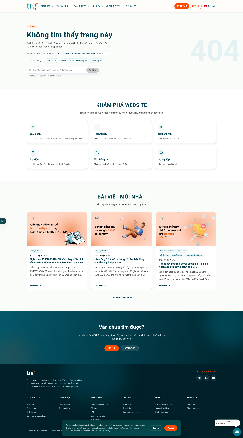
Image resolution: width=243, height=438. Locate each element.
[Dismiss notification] (238, 422)
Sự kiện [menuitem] (96, 6)
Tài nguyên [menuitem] (62, 6)
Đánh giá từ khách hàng (36, 416)
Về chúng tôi (33, 398)
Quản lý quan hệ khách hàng (72, 60)
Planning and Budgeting (194, 255)
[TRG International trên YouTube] (213, 378)
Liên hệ (111, 348)
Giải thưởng (31, 408)
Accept (171, 428)
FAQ (92, 412)
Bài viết (51, 60)
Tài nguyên (96, 398)
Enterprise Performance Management (173, 251)
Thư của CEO (64, 408)
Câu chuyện (64, 398)
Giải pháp (127, 398)
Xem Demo (182, 6)
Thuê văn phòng (161, 412)
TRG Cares (31, 412)
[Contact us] (237, 432)
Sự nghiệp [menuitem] (131, 6)
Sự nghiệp (192, 398)
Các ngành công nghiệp (133, 412)
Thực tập (95, 60)
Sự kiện (158, 398)
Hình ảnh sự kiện (162, 408)
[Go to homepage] (32, 6)
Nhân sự (30, 404)
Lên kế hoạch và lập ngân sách (171, 255)
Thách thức (128, 408)
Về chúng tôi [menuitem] (113, 6)
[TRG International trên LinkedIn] (199, 378)
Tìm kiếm (92, 70)
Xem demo (130, 348)
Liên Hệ (195, 6)
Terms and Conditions (60, 431)
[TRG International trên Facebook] (206, 378)
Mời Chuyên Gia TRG (163, 404)
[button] (47, 6)
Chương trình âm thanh (100, 404)
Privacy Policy (104, 431)
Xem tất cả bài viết (120, 297)
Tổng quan (127, 404)
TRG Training (96, 420)
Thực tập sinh (193, 408)
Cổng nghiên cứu (98, 416)
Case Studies (64, 404)
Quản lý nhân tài (101, 251)
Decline (156, 428)
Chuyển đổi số (36, 251)
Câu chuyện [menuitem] (80, 6)
